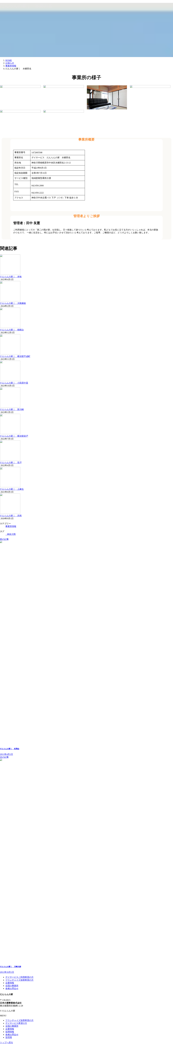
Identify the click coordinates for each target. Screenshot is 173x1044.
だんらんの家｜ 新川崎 (12, 409)
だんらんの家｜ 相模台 (12, 330)
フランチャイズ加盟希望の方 (19, 980)
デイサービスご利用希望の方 (19, 977)
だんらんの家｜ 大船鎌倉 (13, 303)
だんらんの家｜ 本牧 (11, 276)
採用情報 (9, 1032)
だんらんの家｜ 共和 (11, 515)
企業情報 (9, 983)
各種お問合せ (11, 988)
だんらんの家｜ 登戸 (11, 462)
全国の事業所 (11, 986)
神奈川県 (11, 534)
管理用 (8, 1037)
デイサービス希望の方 (16, 1023)
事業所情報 (10, 526)
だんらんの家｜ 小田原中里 (14, 383)
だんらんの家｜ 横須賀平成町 (15, 356)
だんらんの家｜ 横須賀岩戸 (14, 436)
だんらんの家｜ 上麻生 (12, 489)
